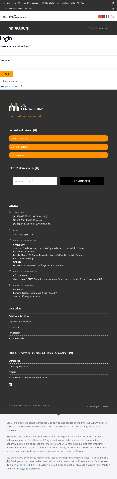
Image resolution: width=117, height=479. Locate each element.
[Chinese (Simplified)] (100, 16)
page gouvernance (30, 468)
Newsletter (50, 3)
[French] (107, 16)
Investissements (68, 3)
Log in (6, 73)
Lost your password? (11, 86)
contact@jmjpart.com (31, 3)
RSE (82, 3)
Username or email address (15, 46)
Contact (105, 406)
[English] (104, 16)
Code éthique (93, 406)
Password (6, 60)
